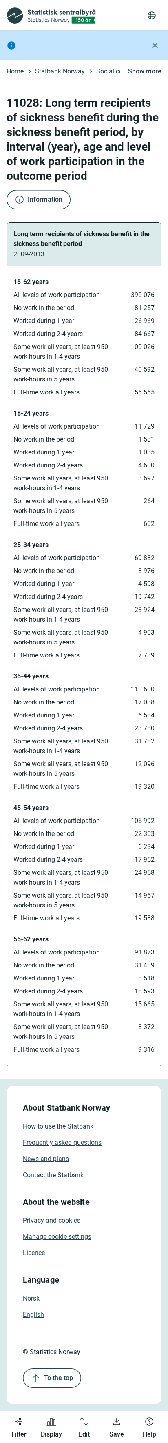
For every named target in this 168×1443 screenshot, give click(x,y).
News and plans (46, 1159)
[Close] (154, 45)
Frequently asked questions (62, 1142)
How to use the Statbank (58, 1126)
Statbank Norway (60, 71)
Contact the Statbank (53, 1175)
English (33, 1314)
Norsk (31, 1298)
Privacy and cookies (51, 1220)
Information (45, 199)
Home (15, 71)
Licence (34, 1253)
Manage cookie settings (57, 1237)
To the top (58, 1378)
